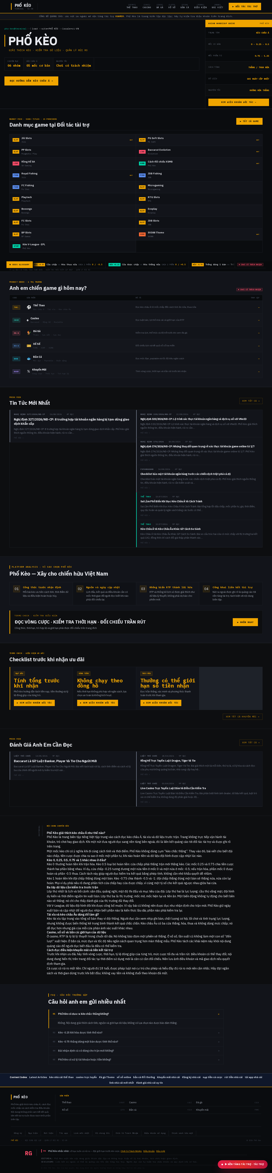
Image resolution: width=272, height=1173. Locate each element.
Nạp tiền (33, 1133)
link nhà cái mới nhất (121, 1082)
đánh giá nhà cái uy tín (149, 1082)
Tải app (63, 1133)
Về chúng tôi (102, 1133)
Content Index (18, 1077)
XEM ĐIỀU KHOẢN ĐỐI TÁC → (238, 102)
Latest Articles (38, 1077)
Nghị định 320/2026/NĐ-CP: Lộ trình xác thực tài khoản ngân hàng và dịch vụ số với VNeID (193, 419)
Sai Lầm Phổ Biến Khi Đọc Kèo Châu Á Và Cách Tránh (171, 501)
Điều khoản (149, 1151)
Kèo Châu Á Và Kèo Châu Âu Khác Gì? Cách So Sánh (170, 529)
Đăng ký (18, 1133)
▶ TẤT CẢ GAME (249, 121)
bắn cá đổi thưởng (144, 1077)
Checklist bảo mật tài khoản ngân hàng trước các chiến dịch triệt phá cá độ (185, 474)
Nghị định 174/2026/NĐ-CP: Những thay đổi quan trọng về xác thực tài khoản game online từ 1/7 (197, 446)
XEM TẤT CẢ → (251, 401)
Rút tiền (48, 1133)
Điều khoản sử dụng (155, 1133)
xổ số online (124, 1077)
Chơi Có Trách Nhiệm (127, 1133)
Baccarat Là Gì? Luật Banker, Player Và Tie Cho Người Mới (55, 761)
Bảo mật (160, 1151)
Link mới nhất (81, 1133)
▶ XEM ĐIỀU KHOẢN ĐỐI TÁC (34, 702)
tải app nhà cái (253, 1077)
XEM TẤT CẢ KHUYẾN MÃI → (242, 716)
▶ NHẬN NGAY (245, 622)
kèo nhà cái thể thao (61, 1077)
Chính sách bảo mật (182, 1133)
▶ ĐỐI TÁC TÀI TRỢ (244, 6)
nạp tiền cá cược (212, 1077)
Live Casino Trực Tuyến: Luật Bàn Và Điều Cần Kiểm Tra (173, 788)
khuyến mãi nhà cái (168, 1077)
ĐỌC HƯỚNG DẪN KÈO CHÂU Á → (31, 80)
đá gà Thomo (107, 1077)
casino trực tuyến (86, 1077)
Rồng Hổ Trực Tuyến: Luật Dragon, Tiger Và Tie (168, 760)
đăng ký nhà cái (191, 1077)
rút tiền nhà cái (233, 1077)
